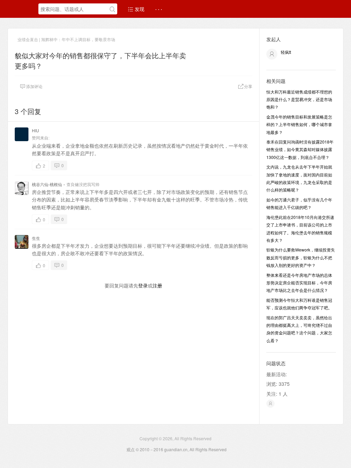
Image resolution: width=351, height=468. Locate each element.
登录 (143, 285)
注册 (157, 285)
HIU (35, 130)
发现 (138, 8)
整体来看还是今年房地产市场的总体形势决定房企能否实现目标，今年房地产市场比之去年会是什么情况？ (299, 282)
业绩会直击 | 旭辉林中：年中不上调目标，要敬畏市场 (66, 39)
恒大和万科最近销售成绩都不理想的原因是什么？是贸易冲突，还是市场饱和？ (299, 99)
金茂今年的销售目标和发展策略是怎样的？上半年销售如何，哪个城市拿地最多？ (299, 124)
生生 (36, 238)
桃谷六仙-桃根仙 (47, 184)
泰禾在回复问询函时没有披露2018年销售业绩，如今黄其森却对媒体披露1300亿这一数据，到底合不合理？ (300, 149)
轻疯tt (286, 52)
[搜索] (112, 9)
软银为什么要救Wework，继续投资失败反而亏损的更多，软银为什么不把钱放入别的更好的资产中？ (300, 257)
